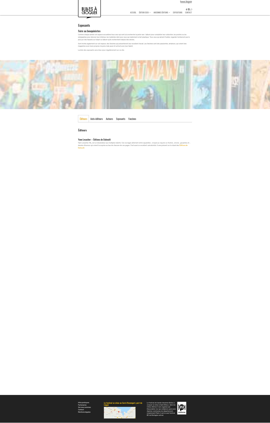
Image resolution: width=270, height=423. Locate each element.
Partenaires (82, 405)
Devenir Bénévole (186, 1)
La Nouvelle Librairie (90, 81)
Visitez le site (83, 237)
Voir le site (82, 187)
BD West (83, 74)
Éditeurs (83, 119)
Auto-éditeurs (96, 119)
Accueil (133, 13)
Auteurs (109, 119)
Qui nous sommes (84, 407)
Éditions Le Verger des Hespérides (104, 359)
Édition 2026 (144, 13)
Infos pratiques (83, 402)
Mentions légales (84, 412)
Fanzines (132, 119)
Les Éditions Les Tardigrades (88, 323)
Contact (188, 13)
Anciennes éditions (161, 13)
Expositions (177, 13)
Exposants (120, 119)
